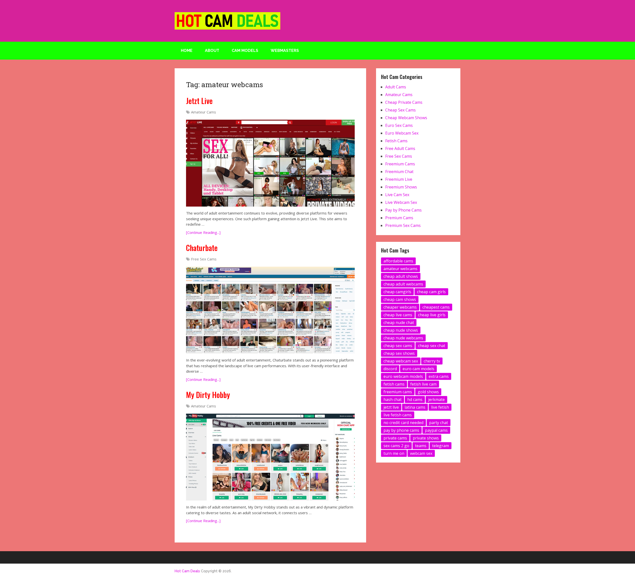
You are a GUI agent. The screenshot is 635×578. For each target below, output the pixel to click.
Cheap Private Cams (403, 102)
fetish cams (394, 384)
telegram (440, 445)
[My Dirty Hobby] (270, 457)
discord (390, 368)
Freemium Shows (401, 187)
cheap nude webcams (403, 338)
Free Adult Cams (400, 148)
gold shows (428, 392)
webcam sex (421, 453)
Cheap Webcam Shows (406, 117)
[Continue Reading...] (203, 232)
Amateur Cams (203, 111)
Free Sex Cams (204, 258)
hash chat (392, 399)
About (212, 50)
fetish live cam (423, 384)
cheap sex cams (397, 345)
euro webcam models (403, 376)
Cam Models (245, 50)
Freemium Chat (399, 171)
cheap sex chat (431, 345)
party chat (438, 422)
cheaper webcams (400, 307)
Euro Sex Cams (399, 125)
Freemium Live (398, 179)
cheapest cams (436, 307)
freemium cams (397, 392)
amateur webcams (400, 268)
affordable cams (398, 261)
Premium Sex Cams (403, 225)
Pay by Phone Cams (403, 210)
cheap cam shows (399, 299)
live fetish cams (397, 415)
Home (186, 50)
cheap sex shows (399, 353)
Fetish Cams (396, 141)
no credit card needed (403, 422)
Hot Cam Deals (187, 571)
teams (420, 445)
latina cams (415, 407)
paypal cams (436, 430)
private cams (395, 438)
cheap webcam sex (400, 361)
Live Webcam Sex (401, 202)
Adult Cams (395, 87)
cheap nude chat (398, 322)
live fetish (440, 407)
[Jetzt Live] (270, 163)
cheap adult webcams (403, 284)
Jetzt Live (199, 100)
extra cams (439, 376)
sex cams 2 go (396, 445)
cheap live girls (431, 315)
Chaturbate (202, 247)
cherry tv (432, 361)
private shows (426, 438)
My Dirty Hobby (208, 394)
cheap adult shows (400, 276)
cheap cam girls (431, 291)
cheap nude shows (400, 330)
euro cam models (418, 368)
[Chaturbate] (270, 310)
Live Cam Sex (397, 194)
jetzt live (391, 407)
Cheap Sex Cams (400, 110)
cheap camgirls (397, 291)
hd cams (414, 399)
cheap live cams (397, 315)
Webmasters (285, 50)
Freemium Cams (400, 164)
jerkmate (436, 399)
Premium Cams (399, 217)
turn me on (393, 453)
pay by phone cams (401, 430)
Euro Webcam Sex (401, 133)
